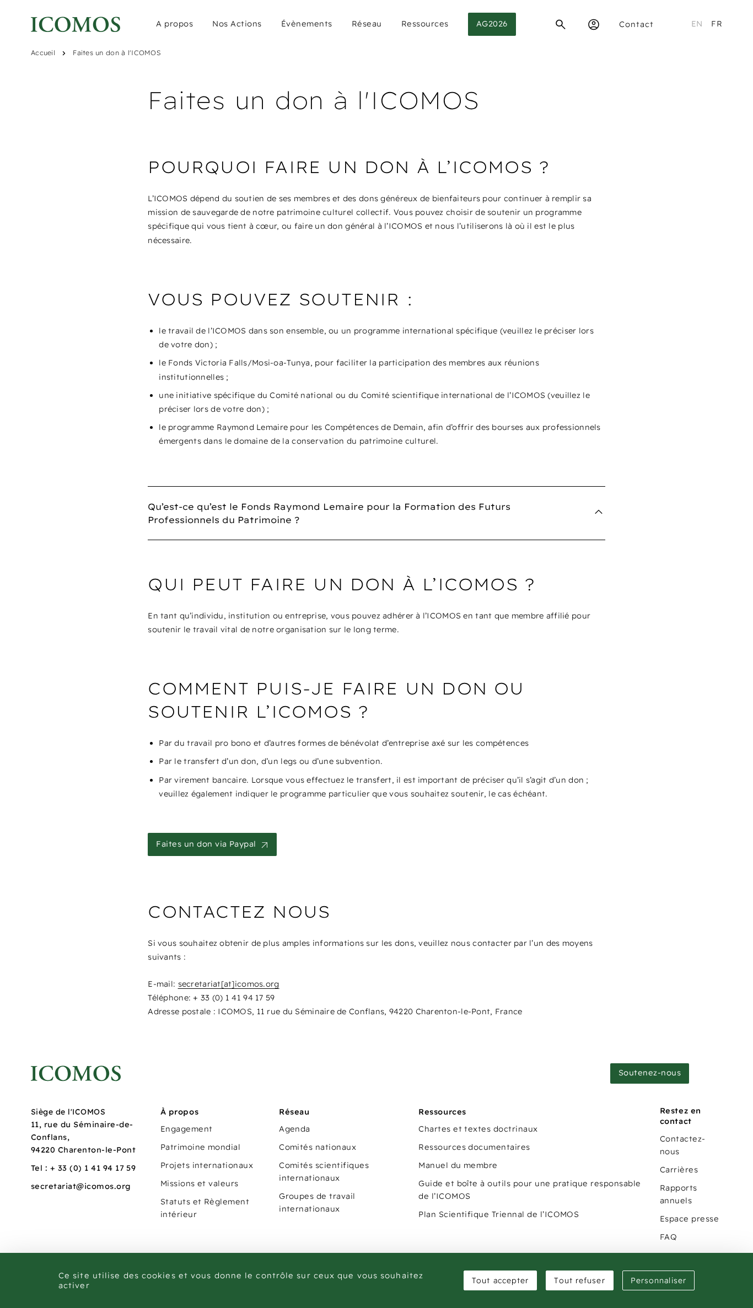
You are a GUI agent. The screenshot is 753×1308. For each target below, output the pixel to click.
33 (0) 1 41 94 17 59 (97, 1168)
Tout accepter (500, 1280)
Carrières (679, 1170)
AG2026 (492, 24)
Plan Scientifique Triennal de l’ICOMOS (498, 1214)
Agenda (294, 1129)
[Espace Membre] (593, 24)
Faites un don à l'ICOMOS (116, 53)
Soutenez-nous (649, 1073)
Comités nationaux (317, 1147)
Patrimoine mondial (200, 1147)
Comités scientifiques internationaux (324, 1171)
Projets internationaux (207, 1165)
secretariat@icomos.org (81, 1186)
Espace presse (689, 1219)
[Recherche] (560, 24)
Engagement (186, 1129)
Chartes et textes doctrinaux (477, 1129)
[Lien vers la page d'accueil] (76, 1073)
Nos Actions (237, 24)
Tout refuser (579, 1280)
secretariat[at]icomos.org (228, 984)
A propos (174, 24)
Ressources (425, 24)
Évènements (306, 24)
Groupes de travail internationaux (317, 1202)
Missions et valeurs (199, 1183)
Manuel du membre (458, 1165)
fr (716, 24)
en (697, 24)
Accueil (43, 53)
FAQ (668, 1237)
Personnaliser (658, 1280)
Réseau (367, 24)
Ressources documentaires (474, 1147)
